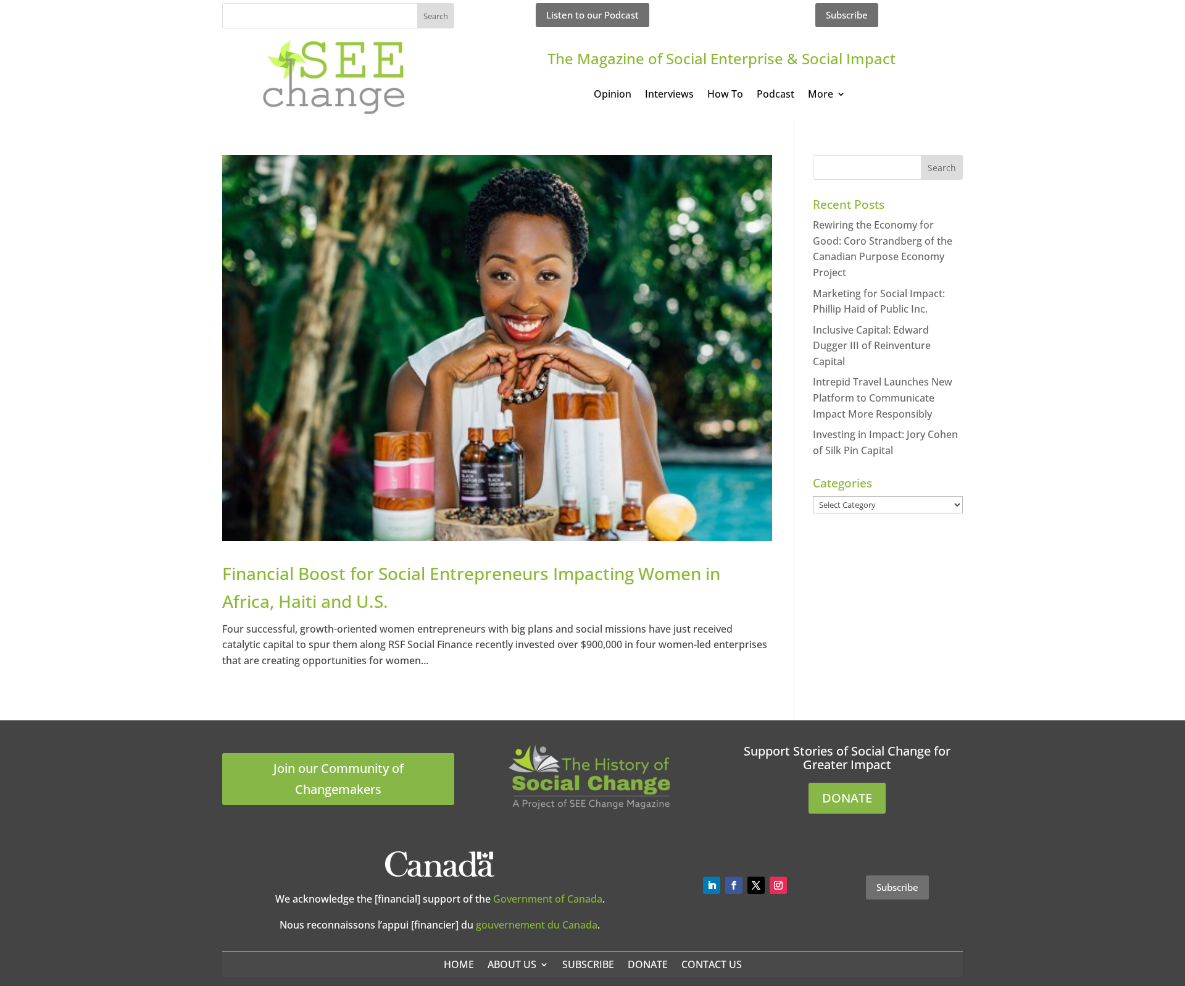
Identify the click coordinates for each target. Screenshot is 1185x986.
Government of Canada (547, 899)
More (820, 95)
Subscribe (847, 15)
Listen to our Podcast (592, 15)
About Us (512, 964)
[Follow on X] (756, 885)
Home (459, 964)
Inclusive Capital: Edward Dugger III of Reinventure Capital (872, 345)
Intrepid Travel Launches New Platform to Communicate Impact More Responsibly (882, 397)
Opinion (612, 95)
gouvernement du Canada (536, 925)
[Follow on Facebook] (733, 885)
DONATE (847, 798)
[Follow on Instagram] (778, 885)
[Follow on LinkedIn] (711, 885)
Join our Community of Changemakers (338, 779)
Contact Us (711, 964)
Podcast (775, 95)
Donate (648, 964)
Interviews (669, 95)
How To (725, 95)
